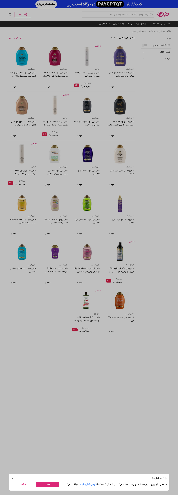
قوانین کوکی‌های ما (88, 484)
